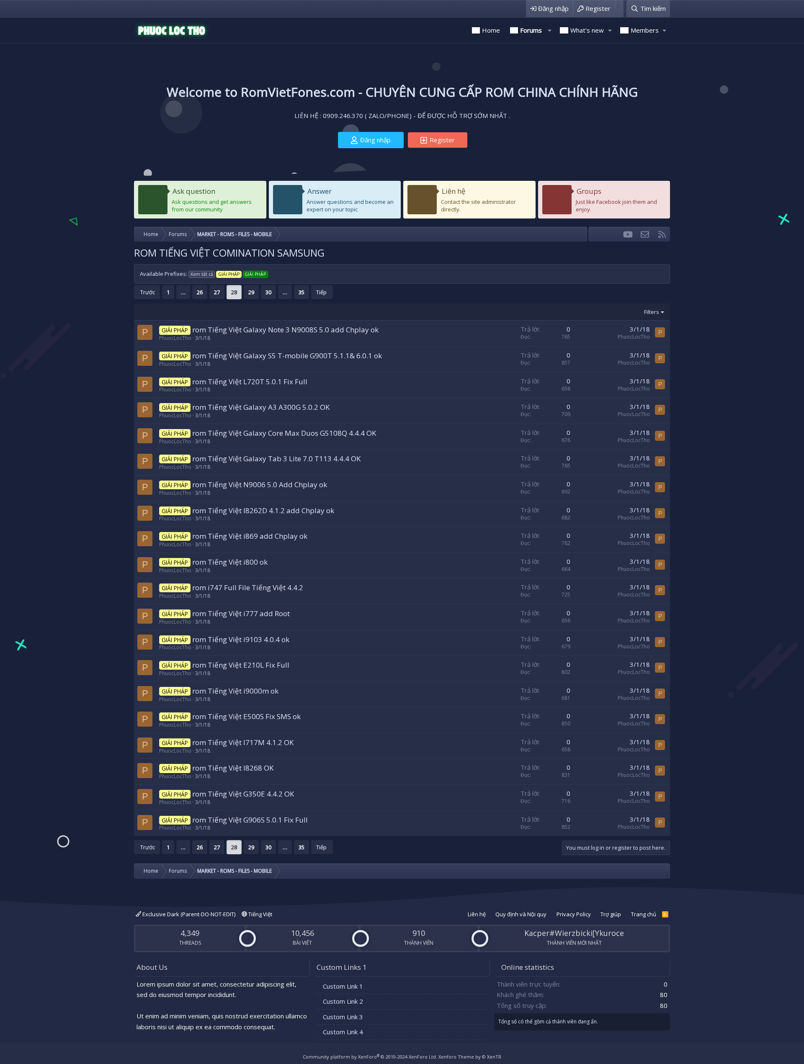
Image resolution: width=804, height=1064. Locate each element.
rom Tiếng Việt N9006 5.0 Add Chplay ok (259, 484)
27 (217, 292)
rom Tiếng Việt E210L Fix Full (240, 665)
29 (251, 292)
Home (491, 30)
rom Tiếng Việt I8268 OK (232, 768)
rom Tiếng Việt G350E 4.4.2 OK (243, 794)
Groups (589, 191)
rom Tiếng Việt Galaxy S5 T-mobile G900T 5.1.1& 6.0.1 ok (287, 355)
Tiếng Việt (259, 914)
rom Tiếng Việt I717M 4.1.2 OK (243, 742)
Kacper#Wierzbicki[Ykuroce (574, 933)
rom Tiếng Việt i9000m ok (235, 691)
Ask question (194, 191)
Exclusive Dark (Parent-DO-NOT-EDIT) (188, 914)
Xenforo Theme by (469, 1057)
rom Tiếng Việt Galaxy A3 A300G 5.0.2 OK (261, 407)
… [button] (183, 292)
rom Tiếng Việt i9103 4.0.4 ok (240, 639)
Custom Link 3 (343, 1017)
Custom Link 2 (343, 1001)
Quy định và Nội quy (520, 914)
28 (234, 292)
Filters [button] (651, 312)
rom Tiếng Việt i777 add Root (241, 613)
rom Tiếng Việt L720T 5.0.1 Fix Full (249, 381)
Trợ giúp (610, 914)
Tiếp (321, 292)
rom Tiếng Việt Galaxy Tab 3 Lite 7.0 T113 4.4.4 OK (276, 458)
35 (301, 292)
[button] (549, 30)
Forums (531, 30)
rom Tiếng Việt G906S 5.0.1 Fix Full (250, 820)
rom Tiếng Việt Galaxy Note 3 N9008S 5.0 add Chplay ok (285, 329)
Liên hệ (454, 191)
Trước (147, 292)
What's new (587, 30)
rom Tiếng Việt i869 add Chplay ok (249, 536)
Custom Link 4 (343, 1032)
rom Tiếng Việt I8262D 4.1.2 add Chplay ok (263, 510)
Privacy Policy (574, 914)
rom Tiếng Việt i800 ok (230, 562)
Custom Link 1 (343, 986)
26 (200, 292)
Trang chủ (643, 914)
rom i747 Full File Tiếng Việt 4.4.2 (247, 587)
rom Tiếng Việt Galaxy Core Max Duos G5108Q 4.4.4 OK (284, 433)
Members (645, 30)
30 (268, 292)
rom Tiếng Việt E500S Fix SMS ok (246, 716)
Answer (319, 191)
